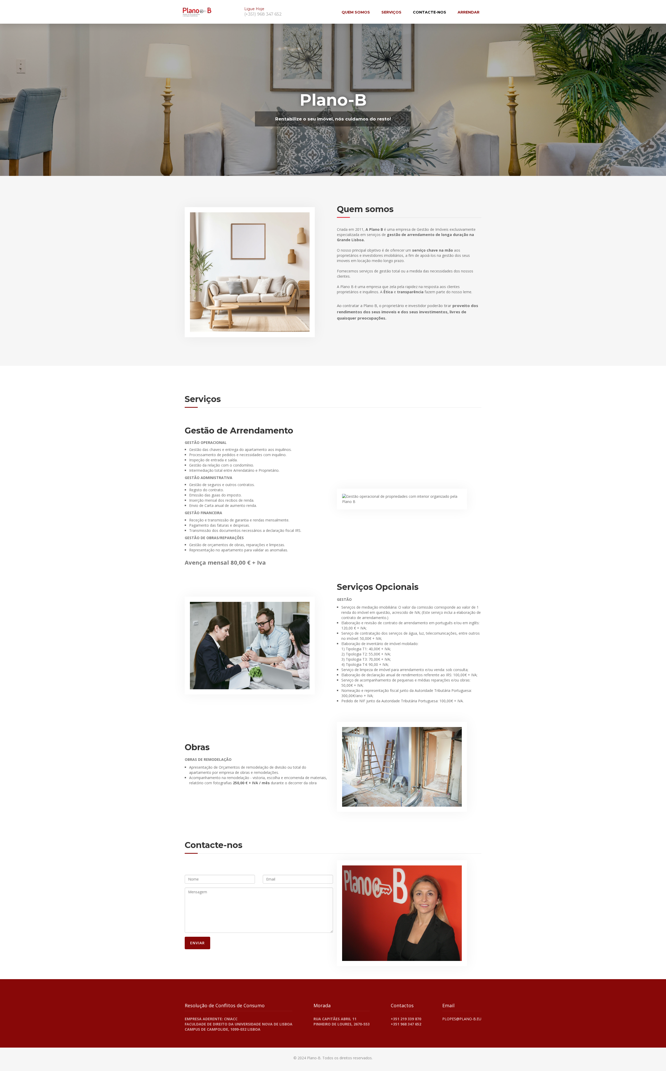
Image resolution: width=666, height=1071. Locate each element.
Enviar (197, 942)
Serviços (391, 12)
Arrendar (468, 12)
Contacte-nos (429, 12)
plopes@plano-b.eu (461, 1018)
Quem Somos (356, 12)
